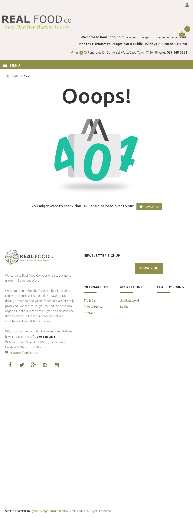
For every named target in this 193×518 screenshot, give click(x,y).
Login (124, 306)
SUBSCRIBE (148, 268)
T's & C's (90, 300)
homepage (151, 206)
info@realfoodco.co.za (24, 352)
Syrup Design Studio (31, 511)
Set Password (129, 300)
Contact (89, 313)
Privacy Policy (93, 306)
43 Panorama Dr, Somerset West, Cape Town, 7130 (118, 52)
